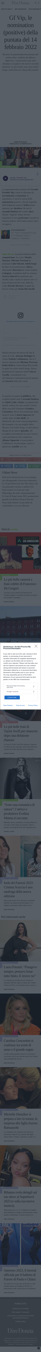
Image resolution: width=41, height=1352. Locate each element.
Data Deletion (8, 705)
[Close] (37, 647)
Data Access (20, 705)
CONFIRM (12, 697)
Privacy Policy (33, 705)
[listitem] (20, 686)
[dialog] (20, 676)
